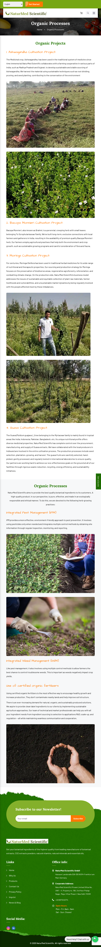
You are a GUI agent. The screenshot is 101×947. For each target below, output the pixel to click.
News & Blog (15, 902)
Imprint (12, 897)
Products (13, 881)
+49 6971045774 (61, 900)
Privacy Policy (15, 891)
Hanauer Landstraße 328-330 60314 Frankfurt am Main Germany (75, 876)
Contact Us (14, 886)
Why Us (12, 875)
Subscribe (78, 818)
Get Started (34, 4)
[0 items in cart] (81, 13)
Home (39, 29)
